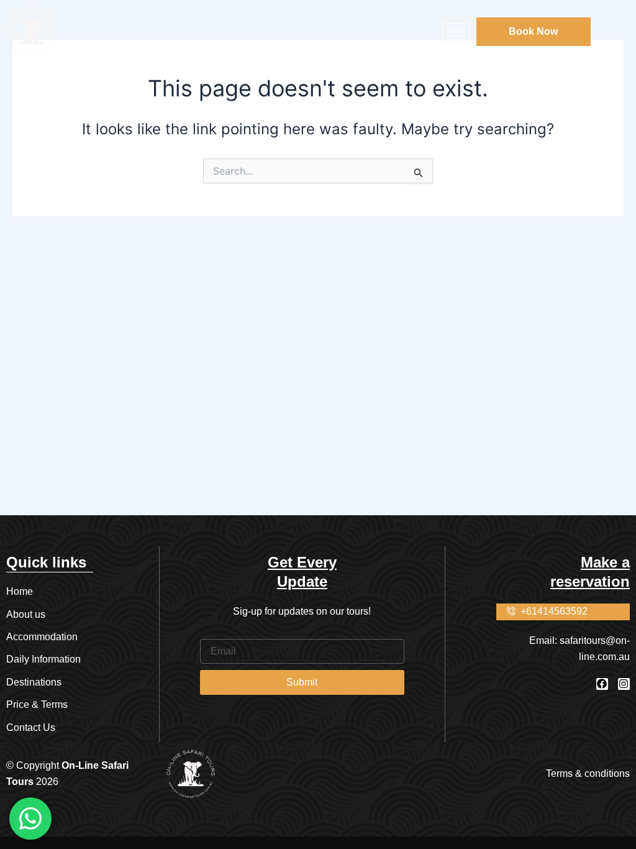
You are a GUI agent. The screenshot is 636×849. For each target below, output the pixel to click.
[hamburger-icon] (456, 32)
